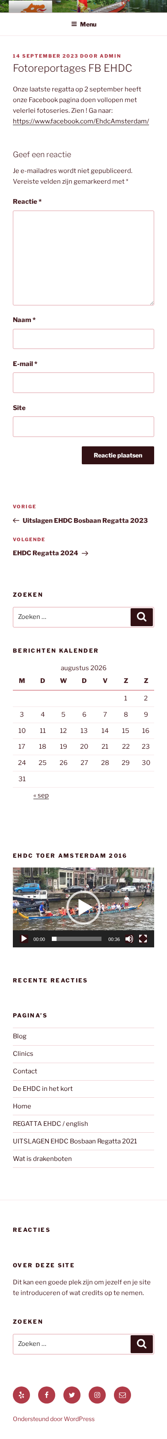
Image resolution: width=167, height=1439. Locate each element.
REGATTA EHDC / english (50, 1124)
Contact (25, 1071)
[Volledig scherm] (143, 939)
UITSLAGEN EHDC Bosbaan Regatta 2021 (75, 1141)
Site (19, 408)
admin (110, 56)
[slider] (76, 939)
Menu (88, 24)
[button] (83, 908)
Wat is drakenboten (42, 1159)
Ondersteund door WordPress (54, 1418)
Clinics (23, 1054)
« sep (41, 795)
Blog (20, 1036)
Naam (24, 320)
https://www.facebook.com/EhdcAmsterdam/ (81, 121)
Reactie (27, 201)
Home (22, 1106)
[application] (83, 907)
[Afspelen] (24, 939)
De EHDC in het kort (43, 1089)
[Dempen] (129, 939)
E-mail (25, 364)
